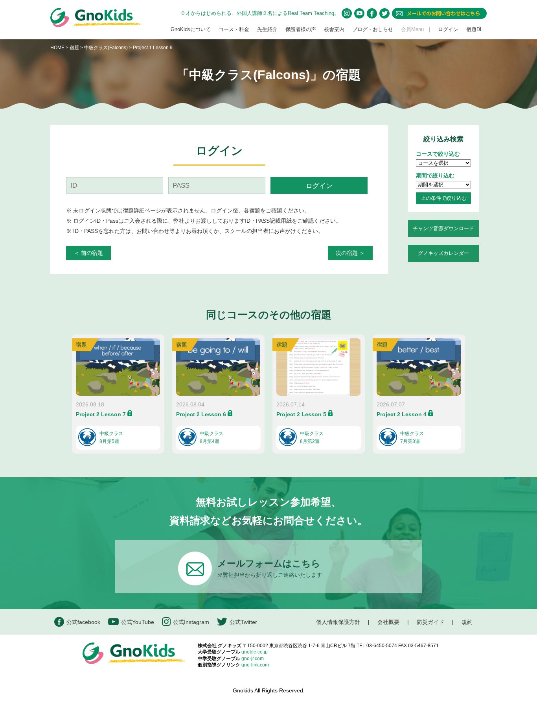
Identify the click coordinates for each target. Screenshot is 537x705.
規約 (467, 622)
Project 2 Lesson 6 (201, 414)
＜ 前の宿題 (88, 253)
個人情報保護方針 (338, 622)
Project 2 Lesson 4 (402, 414)
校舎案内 (334, 29)
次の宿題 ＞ (350, 253)
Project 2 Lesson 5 (301, 414)
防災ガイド (430, 622)
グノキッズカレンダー (443, 253)
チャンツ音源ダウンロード (443, 228)
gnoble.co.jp (254, 652)
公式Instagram (191, 622)
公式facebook (83, 622)
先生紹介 (267, 29)
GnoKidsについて (191, 29)
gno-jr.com (252, 658)
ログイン (448, 29)
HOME (57, 47)
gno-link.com (255, 665)
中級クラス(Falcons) (106, 47)
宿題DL (474, 29)
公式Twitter (243, 622)
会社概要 (388, 622)
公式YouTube (137, 622)
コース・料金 (234, 29)
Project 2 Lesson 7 (101, 414)
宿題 (74, 47)
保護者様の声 (300, 29)
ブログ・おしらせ (372, 29)
